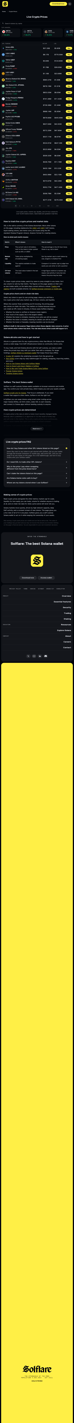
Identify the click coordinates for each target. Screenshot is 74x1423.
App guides (10, 359)
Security (67, 607)
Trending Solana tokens (14, 373)
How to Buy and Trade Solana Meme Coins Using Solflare (27, 368)
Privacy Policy (15, 588)
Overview (66, 596)
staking (6, 289)
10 (31, 206)
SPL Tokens (6, 43)
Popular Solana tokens (14, 371)
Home (4, 11)
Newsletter (61, 588)
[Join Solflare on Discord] (45, 656)
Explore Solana (64, 630)
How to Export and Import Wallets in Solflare (22, 366)
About (68, 636)
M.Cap (45, 43)
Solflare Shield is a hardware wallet (23, 353)
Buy (69, 48)
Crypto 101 (10, 356)
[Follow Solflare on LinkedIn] (40, 656)
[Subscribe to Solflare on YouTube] (34, 656)
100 (48, 206)
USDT (42, 228)
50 (40, 206)
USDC (34, 228)
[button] (37, 448)
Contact (67, 648)
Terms (25, 588)
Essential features (62, 602)
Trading (54, 286)
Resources (66, 625)
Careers (67, 642)
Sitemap (41, 588)
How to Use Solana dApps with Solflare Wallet (23, 363)
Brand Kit (50, 588)
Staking (67, 619)
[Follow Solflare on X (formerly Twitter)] (28, 656)
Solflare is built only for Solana (15, 393)
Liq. (55, 43)
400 (57, 206)
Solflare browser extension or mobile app (47, 289)
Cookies (33, 588)
